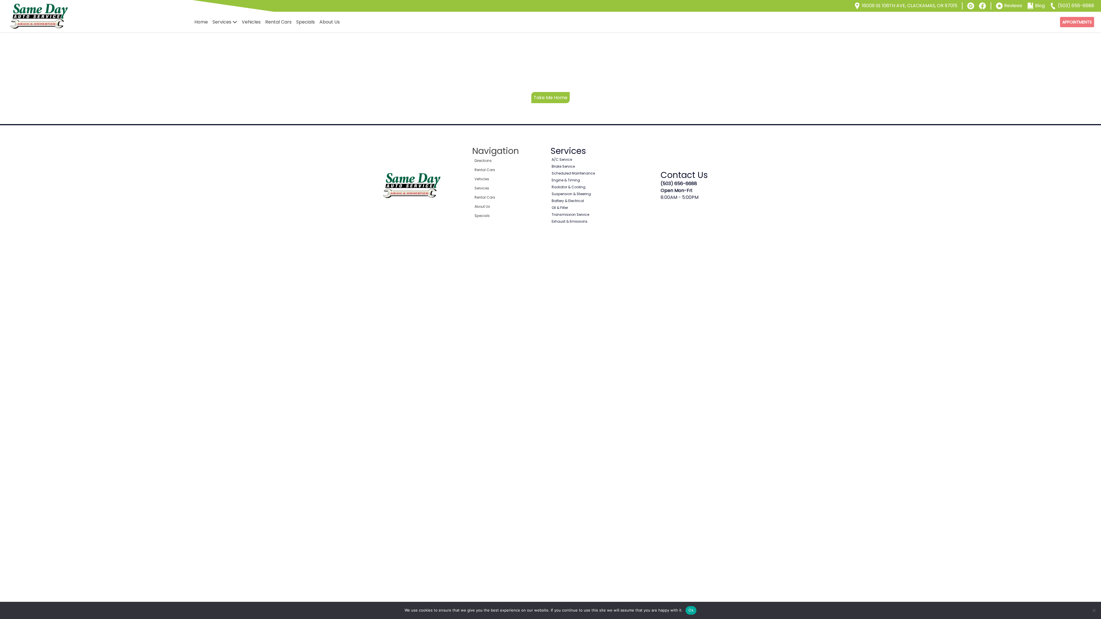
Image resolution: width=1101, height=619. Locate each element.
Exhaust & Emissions (569, 221)
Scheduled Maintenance (573, 173)
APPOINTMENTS (1077, 22)
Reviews (1013, 5)
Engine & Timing (566, 180)
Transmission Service (570, 214)
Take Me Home (550, 97)
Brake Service (563, 166)
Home (201, 22)
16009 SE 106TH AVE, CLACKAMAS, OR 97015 (909, 5)
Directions (483, 160)
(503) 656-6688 (1076, 5)
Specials (305, 22)
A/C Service (562, 159)
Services (221, 22)
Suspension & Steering (571, 193)
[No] (1094, 610)
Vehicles (251, 22)
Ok (691, 610)
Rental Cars (278, 22)
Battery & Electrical (568, 200)
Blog (1040, 5)
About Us (329, 22)
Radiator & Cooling (568, 187)
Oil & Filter (560, 207)
